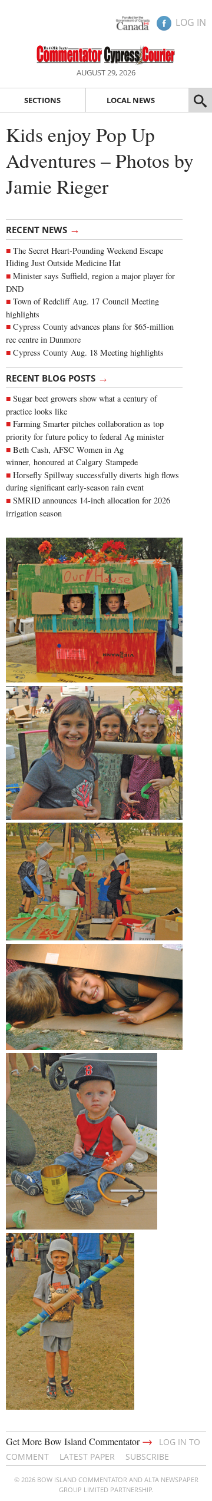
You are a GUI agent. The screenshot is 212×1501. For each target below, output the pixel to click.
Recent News (43, 229)
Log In (190, 22)
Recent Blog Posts (57, 377)
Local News (131, 100)
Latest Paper (87, 1456)
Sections (42, 100)
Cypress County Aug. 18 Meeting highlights (88, 352)
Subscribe (147, 1456)
